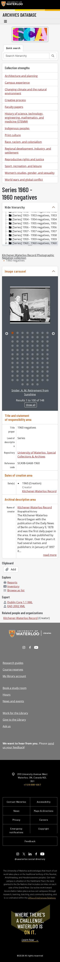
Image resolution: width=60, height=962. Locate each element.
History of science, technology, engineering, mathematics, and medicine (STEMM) (24, 117)
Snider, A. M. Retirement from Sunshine (30, 392)
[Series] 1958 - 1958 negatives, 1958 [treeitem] (34, 235)
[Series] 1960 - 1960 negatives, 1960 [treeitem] (34, 243)
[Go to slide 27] (22, 346)
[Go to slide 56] (47, 358)
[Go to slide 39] (42, 350)
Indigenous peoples (17, 128)
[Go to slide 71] (42, 367)
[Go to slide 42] (17, 354)
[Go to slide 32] (47, 346)
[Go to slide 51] (22, 358)
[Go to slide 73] (12, 371)
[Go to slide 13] (32, 337)
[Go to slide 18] (17, 341)
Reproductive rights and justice (24, 159)
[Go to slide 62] (37, 363)
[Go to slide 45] (32, 354)
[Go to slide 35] (22, 350)
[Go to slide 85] (32, 376)
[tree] (30, 228)
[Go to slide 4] (27, 333)
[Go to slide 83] (22, 376)
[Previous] (6, 333)
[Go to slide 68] (27, 367)
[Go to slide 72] (47, 367)
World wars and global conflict (24, 179)
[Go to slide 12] (27, 337)
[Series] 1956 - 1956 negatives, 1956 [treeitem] (34, 227)
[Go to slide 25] (12, 346)
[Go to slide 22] (37, 341)
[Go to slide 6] (37, 333)
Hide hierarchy (15, 207)
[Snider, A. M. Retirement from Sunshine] (30, 305)
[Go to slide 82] (17, 376)
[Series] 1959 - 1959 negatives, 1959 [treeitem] (34, 239)
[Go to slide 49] (12, 358)
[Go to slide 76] (27, 371)
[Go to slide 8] (47, 333)
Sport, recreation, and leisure (23, 166)
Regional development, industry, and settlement (28, 150)
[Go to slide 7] (42, 333)
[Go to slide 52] (27, 358)
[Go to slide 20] (27, 341)
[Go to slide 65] (12, 367)
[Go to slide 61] (32, 363)
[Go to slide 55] (42, 358)
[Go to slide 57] (12, 363)
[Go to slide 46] (37, 354)
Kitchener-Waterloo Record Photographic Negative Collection (28, 256)
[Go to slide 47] (42, 354)
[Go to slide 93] (32, 380)
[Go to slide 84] (27, 376)
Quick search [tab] (13, 47)
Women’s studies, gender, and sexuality (29, 173)
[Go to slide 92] (27, 380)
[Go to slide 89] (12, 380)
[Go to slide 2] (17, 333)
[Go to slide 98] (27, 384)
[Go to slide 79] (42, 371)
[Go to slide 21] (32, 341)
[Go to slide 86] (37, 376)
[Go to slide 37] (32, 350)
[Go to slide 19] (22, 341)
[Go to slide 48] (47, 354)
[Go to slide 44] (27, 354)
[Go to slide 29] (32, 346)
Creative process (15, 100)
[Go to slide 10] (17, 337)
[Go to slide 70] (37, 367)
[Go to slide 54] (37, 358)
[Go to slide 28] (27, 346)
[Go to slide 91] (22, 380)
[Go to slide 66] (17, 367)
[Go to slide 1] (12, 333)
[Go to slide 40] (47, 350)
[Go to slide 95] (42, 380)
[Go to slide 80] (47, 371)
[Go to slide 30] (37, 346)
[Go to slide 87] (42, 376)
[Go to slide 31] (42, 346)
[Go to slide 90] (17, 380)
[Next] (53, 333)
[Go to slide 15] (42, 337)
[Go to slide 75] (22, 371)
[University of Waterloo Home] (12, 4)
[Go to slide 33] (12, 350)
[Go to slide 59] (22, 363)
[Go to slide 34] (17, 350)
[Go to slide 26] (17, 346)
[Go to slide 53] (32, 358)
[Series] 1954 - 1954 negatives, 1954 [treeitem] (34, 219)
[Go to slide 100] (37, 384)
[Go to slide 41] (12, 354)
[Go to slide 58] (17, 363)
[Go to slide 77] (32, 371)
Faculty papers (14, 107)
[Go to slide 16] (47, 337)
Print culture (13, 135)
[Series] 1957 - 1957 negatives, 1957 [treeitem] (34, 231)
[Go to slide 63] (42, 363)
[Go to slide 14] (37, 337)
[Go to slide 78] (37, 371)
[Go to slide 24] (47, 341)
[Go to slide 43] (22, 354)
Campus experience (17, 82)
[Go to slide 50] (17, 358)
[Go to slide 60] (27, 363)
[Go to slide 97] (22, 384)
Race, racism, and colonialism (23, 142)
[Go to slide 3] (22, 333)
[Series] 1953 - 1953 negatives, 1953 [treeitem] (34, 215)
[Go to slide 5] (32, 333)
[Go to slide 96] (47, 380)
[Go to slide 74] (17, 371)
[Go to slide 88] (47, 376)
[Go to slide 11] (22, 337)
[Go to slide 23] (42, 341)
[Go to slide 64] (47, 363)
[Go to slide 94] (37, 380)
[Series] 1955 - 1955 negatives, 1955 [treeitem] (34, 223)
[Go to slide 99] (32, 384)
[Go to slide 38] (37, 350)
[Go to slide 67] (22, 367)
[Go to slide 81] (12, 376)
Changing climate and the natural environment (26, 91)
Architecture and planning (21, 76)
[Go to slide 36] (27, 350)
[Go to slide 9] (12, 337)
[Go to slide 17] (12, 341)
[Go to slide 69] (32, 367)
